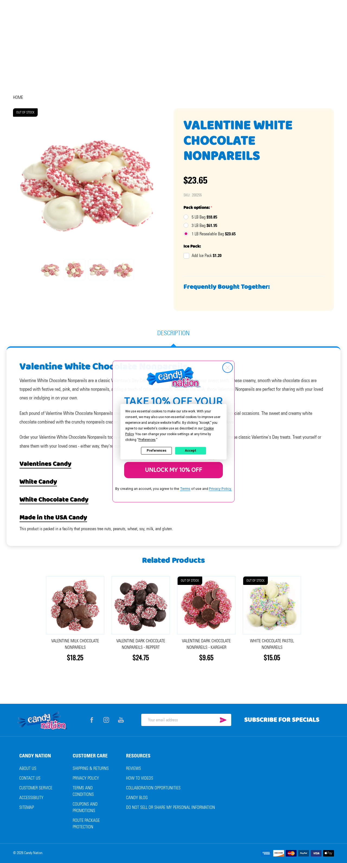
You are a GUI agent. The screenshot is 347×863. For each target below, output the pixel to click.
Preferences (156, 450)
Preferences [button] (147, 440)
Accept (190, 450)
